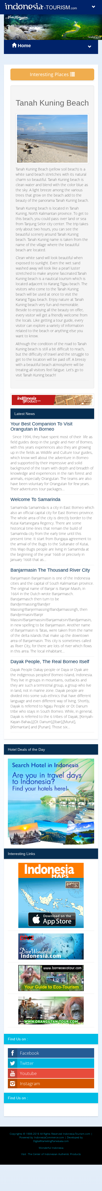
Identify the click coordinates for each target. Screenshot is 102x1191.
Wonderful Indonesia (51, 1148)
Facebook (29, 1053)
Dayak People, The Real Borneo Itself (49, 661)
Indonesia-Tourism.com (76, 1133)
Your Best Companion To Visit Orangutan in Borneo (41, 426)
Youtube (28, 1073)
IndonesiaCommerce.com (49, 1137)
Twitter (27, 1063)
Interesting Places (50, 74)
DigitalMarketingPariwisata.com (51, 1141)
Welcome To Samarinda (35, 499)
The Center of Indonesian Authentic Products (54, 1154)
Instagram (30, 1083)
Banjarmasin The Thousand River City (50, 570)
